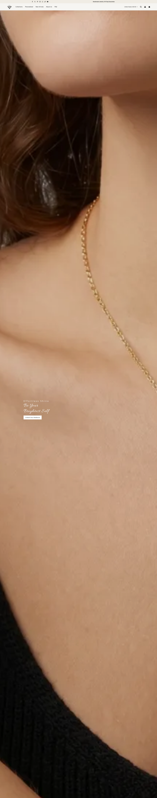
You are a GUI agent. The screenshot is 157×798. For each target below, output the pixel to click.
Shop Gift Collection (32, 417)
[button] (141, 7)
